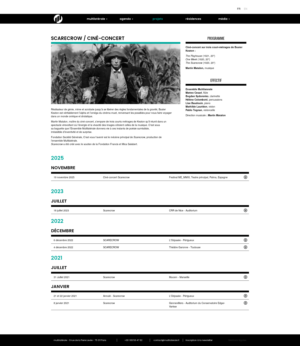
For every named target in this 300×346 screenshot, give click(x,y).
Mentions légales (237, 340)
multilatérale (96, 19)
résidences (193, 19)
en (245, 8)
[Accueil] (59, 18)
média (223, 19)
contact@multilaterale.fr (166, 340)
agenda (125, 19)
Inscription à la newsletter (199, 340)
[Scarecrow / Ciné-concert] (115, 74)
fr (238, 8)
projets (158, 19)
